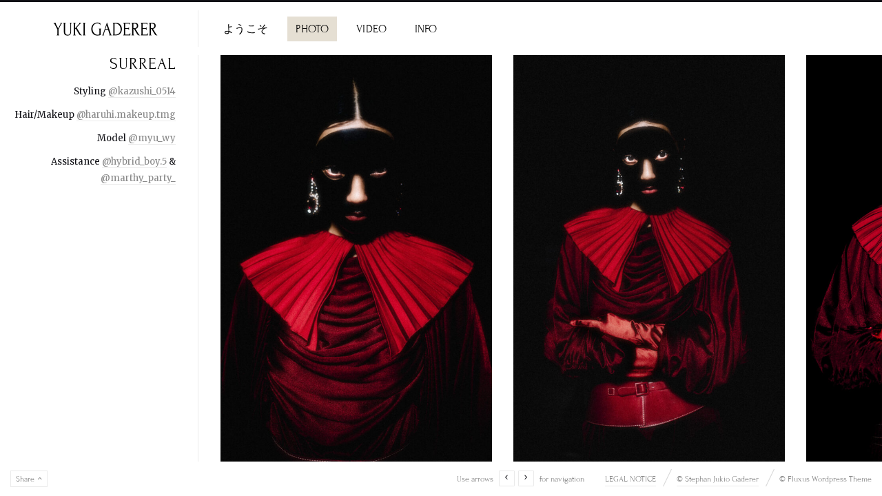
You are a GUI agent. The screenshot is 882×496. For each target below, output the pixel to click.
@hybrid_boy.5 (134, 161)
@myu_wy (152, 138)
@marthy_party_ (138, 178)
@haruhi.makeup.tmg (126, 115)
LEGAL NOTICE (630, 479)
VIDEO (371, 29)
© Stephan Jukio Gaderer (718, 479)
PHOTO (312, 29)
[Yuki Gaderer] (104, 28)
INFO (426, 29)
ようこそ (245, 29)
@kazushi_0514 (142, 91)
